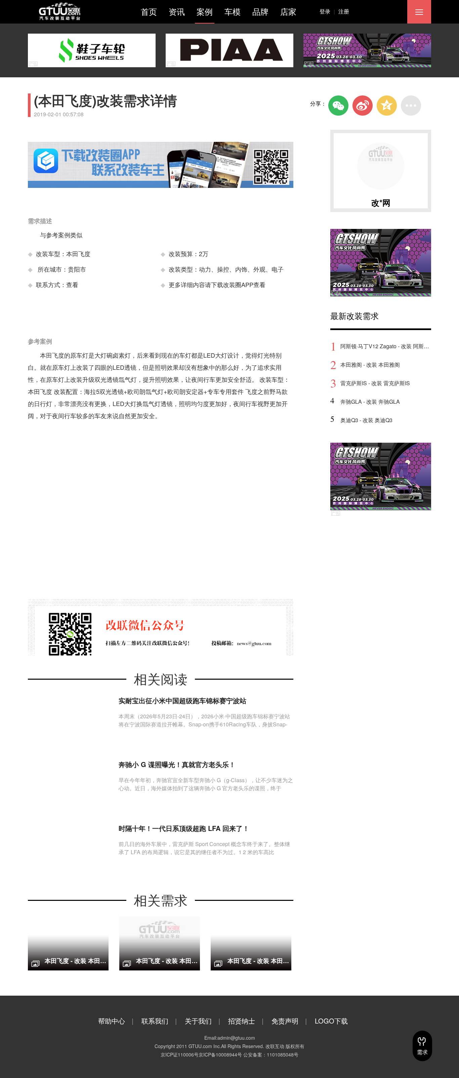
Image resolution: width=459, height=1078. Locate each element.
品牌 (260, 11)
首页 (149, 11)
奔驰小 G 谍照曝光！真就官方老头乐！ (177, 764)
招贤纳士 (245, 1021)
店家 (288, 11)
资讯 (177, 11)
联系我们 (159, 1021)
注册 (343, 11)
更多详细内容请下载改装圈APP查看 (217, 284)
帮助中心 (115, 1021)
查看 (72, 284)
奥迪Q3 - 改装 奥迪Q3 (366, 420)
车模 (232, 11)
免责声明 (289, 1021)
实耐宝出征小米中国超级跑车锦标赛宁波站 (182, 700)
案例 (205, 11)
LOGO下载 (331, 1021)
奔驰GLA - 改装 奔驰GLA (370, 401)
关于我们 (202, 1021)
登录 (327, 11)
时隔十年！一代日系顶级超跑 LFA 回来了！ (184, 828)
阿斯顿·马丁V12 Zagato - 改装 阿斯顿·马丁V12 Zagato (385, 346)
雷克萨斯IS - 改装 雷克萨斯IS (375, 383)
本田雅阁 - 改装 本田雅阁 (370, 364)
